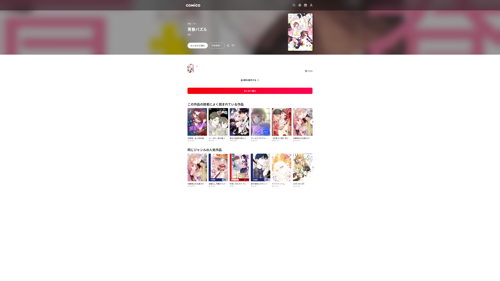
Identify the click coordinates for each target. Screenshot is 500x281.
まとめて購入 (250, 90)
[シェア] (228, 45)
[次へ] (313, 122)
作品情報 (215, 45)
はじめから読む (197, 45)
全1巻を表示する (248, 80)
